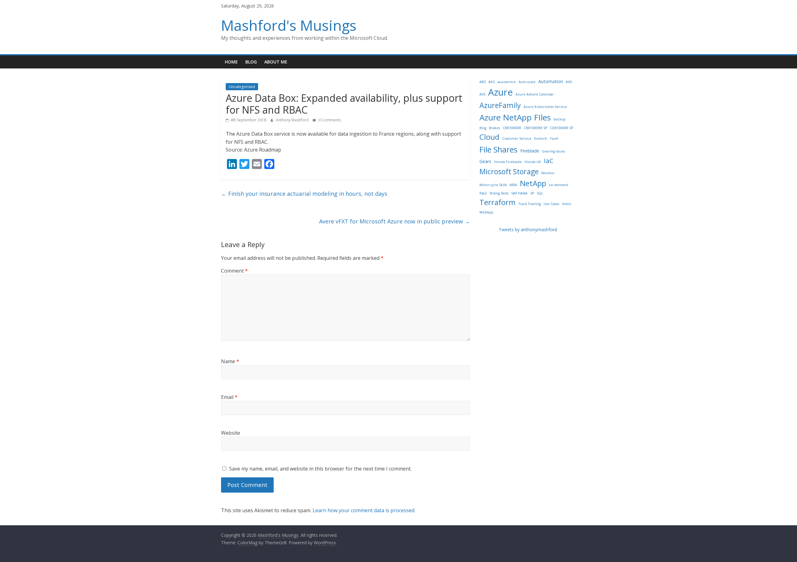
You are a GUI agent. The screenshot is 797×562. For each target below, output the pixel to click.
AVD (569, 82)
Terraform (497, 202)
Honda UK (533, 162)
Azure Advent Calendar (535, 94)
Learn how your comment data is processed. (364, 510)
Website (230, 432)
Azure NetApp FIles (515, 117)
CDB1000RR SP (561, 128)
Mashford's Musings (288, 25)
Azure (500, 92)
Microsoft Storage (509, 171)
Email (229, 397)
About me (275, 62)
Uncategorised (242, 86)
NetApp (533, 183)
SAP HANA (519, 193)
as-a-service (507, 82)
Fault (554, 138)
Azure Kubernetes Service (545, 107)
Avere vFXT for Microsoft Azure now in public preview (394, 221)
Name (230, 361)
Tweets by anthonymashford (528, 229)
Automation (550, 81)
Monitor (548, 173)
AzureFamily (500, 105)
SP (532, 193)
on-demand (558, 185)
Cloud (489, 137)
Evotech (540, 138)
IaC (549, 160)
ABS (482, 82)
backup (560, 119)
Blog (251, 62)
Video (566, 204)
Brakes (494, 128)
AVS (482, 94)
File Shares (498, 149)
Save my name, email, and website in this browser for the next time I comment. (320, 468)
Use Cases (551, 204)
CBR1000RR (512, 128)
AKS (491, 82)
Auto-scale (527, 82)
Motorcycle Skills (493, 185)
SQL (540, 193)
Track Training (529, 204)
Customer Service (516, 138)
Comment (234, 270)
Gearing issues (553, 151)
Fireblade (529, 151)
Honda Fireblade (508, 162)
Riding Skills (499, 193)
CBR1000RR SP (535, 128)
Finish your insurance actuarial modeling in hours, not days (304, 193)
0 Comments (329, 120)
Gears (485, 161)
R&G (483, 193)
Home (231, 62)
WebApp (486, 212)
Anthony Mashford (292, 120)
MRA (513, 185)
